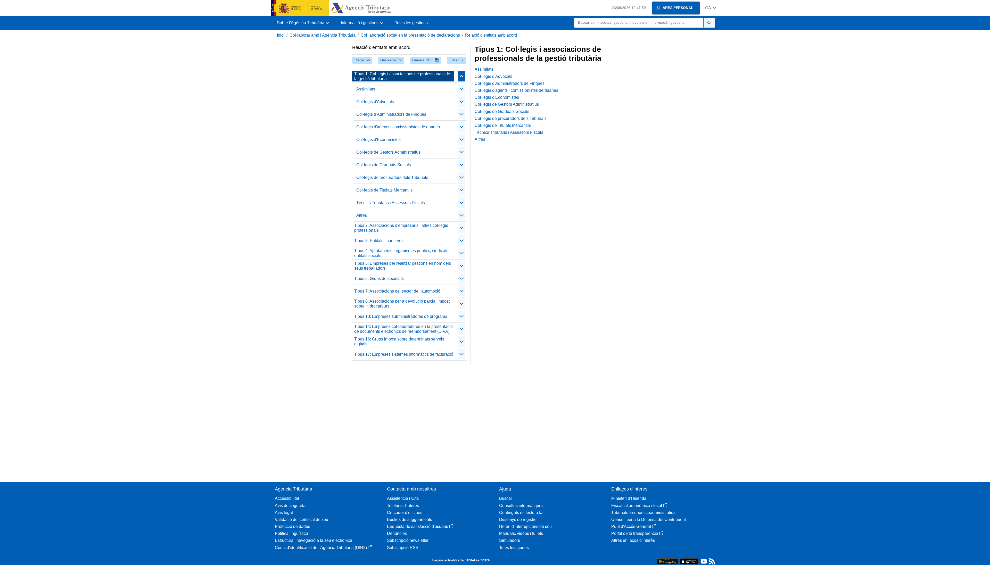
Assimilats (365, 89)
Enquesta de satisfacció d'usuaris (417, 526)
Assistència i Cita (403, 498)
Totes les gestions (411, 23)
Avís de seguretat (291, 505)
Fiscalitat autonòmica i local (636, 505)
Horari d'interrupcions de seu (525, 526)
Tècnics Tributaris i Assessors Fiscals (390, 203)
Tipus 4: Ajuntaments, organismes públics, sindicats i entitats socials (402, 253)
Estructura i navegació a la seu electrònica (313, 540)
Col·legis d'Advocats (375, 101)
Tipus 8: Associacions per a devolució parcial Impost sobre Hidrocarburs (402, 303)
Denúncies (397, 533)
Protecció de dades (292, 526)
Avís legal (284, 512)
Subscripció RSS (402, 547)
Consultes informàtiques (521, 505)
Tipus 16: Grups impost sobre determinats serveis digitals (399, 341)
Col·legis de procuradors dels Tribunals (392, 177)
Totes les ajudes (514, 547)
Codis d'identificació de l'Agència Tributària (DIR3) (321, 547)
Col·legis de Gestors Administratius (388, 152)
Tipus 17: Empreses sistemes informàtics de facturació (403, 354)
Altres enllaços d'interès (633, 540)
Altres (361, 215)
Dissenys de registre (518, 519)
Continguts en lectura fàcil (523, 512)
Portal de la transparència (634, 533)
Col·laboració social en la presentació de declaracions (410, 35)
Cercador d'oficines (404, 512)
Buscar (505, 498)
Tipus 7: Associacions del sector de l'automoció (397, 291)
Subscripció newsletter (407, 540)
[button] (710, 8)
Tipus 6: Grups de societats (379, 278)
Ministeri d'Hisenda (628, 498)
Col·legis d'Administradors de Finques (391, 114)
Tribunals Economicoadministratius (643, 512)
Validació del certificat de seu (301, 519)
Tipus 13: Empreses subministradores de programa (400, 316)
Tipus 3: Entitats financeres (378, 240)
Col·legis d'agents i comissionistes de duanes (398, 127)
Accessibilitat (287, 498)
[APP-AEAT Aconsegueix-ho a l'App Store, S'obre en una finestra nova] (689, 561)
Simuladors (509, 540)
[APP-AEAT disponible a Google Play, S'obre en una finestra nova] (667, 561)
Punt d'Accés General (631, 526)
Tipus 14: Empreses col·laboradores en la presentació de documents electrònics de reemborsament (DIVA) (403, 329)
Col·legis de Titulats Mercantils (384, 190)
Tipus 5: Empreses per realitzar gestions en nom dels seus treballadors (402, 265)
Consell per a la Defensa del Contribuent (648, 519)
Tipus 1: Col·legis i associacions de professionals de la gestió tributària (402, 76)
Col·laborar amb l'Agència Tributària (323, 35)
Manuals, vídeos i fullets (521, 533)
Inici (280, 35)
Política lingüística (291, 533)
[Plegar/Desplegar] (461, 76)
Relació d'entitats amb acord (491, 35)
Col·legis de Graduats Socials (383, 165)
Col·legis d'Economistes (378, 139)
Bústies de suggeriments (409, 519)
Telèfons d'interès (403, 505)
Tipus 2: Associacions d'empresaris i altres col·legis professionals (401, 227)
